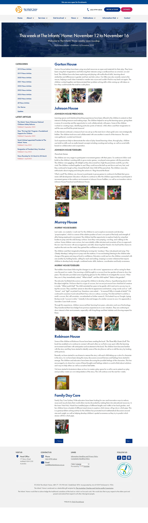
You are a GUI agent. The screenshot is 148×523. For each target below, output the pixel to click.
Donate (126, 9)
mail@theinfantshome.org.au (54, 465)
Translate (86, 466)
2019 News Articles (24, 73)
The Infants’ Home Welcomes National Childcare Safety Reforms (31, 124)
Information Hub (109, 18)
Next (129, 441)
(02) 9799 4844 (96, 10)
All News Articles (23, 103)
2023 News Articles (24, 90)
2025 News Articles (24, 99)
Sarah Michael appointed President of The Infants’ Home (32, 142)
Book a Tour (112, 9)
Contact (127, 18)
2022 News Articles (24, 86)
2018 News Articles (61, 45)
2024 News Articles (24, 94)
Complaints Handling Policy (80, 459)
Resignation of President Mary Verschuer (31, 150)
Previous (59, 441)
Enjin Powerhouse (78, 502)
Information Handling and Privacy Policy (84, 456)
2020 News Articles (24, 77)
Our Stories (21, 107)
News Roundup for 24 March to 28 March (32, 157)
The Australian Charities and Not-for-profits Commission (94, 488)
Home (20, 18)
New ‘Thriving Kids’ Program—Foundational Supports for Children (33, 133)
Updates (20, 111)
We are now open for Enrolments (74, 2)
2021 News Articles (24, 82)
